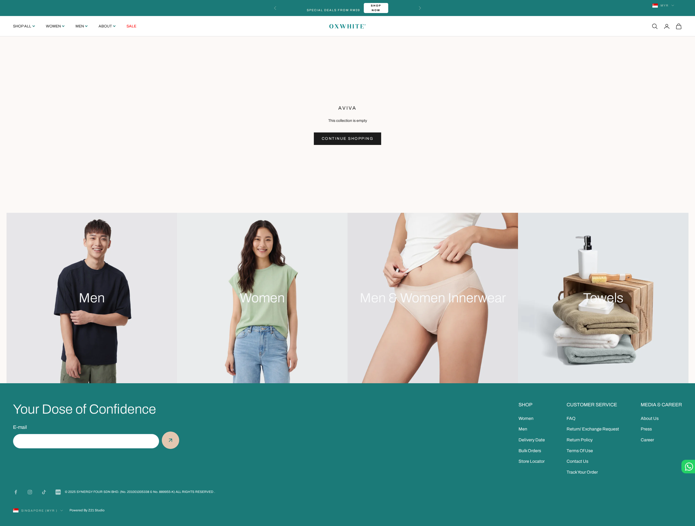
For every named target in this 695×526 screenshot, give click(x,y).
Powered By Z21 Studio (87, 510)
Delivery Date (532, 440)
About (105, 26)
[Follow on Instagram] (30, 492)
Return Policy (580, 440)
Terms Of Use (580, 450)
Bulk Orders (530, 450)
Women (53, 26)
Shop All (22, 26)
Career (647, 440)
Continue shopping (348, 139)
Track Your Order (582, 472)
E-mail (20, 427)
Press (646, 429)
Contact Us (577, 461)
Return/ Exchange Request (593, 429)
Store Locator (532, 461)
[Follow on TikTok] (44, 492)
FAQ (571, 418)
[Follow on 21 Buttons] (58, 492)
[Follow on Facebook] (15, 492)
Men (79, 26)
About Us (650, 418)
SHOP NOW (376, 8)
